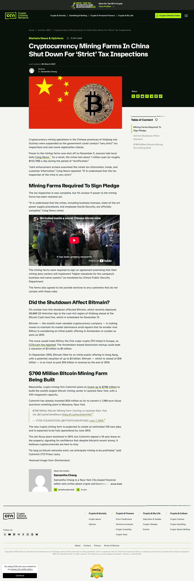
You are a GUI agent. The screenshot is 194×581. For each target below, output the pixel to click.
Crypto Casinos (177, 519)
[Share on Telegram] (151, 96)
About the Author (61, 471)
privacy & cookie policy (22, 569)
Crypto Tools (121, 534)
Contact (87, 545)
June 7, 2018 (96, 420)
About (77, 545)
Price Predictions (124, 519)
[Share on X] (133, 96)
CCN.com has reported (42, 344)
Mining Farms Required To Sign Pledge (147, 129)
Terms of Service (111, 545)
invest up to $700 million (102, 387)
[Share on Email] (156, 96)
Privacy (97, 545)
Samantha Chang (49, 71)
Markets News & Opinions (46, 38)
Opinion (92, 524)
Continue (20, 575)
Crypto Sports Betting (180, 529)
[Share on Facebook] (147, 96)
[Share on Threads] (138, 96)
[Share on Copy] (160, 96)
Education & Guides (152, 519)
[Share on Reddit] (142, 96)
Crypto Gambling (178, 524)
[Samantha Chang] (40, 480)
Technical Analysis (124, 524)
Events (146, 529)
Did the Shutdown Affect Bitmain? (146, 137)
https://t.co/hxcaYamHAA (76, 414)
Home (32, 30)
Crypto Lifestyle (150, 524)
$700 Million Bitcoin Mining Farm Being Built (148, 146)
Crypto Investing (123, 529)
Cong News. (42, 157)
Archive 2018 (44, 30)
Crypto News (95, 519)
